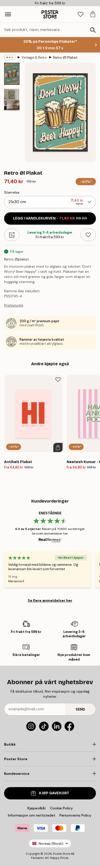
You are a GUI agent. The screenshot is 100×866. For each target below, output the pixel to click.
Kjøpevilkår (36, 808)
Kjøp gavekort (54, 793)
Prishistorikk (13, 305)
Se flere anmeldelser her (50, 600)
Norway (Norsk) (51, 843)
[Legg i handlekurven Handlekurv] (58, 447)
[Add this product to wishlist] (88, 235)
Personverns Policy (75, 815)
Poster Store (61, 853)
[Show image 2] (11, 100)
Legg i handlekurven (50, 218)
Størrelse (11, 192)
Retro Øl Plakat (65, 57)
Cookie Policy (61, 808)
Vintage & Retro (34, 57)
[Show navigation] (8, 14)
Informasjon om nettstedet (31, 815)
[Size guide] (11, 235)
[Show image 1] (11, 74)
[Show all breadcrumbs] (9, 57)
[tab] (80, 14)
